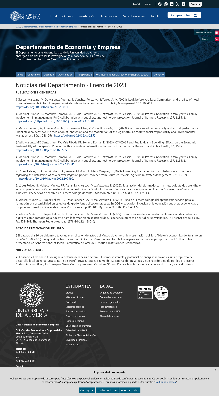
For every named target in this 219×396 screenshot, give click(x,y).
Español (136, 4)
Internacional (109, 16)
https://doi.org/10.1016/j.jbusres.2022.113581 (45, 164)
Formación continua (76, 311)
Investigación (87, 16)
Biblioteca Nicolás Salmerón (81, 335)
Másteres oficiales (75, 297)
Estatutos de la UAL (110, 311)
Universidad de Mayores (78, 325)
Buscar (205, 38)
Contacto (159, 74)
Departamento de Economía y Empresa (58, 26)
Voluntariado (72, 344)
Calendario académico (77, 330)
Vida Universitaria (134, 16)
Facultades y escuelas (111, 297)
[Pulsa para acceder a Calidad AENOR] (153, 293)
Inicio (20, 74)
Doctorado (71, 302)
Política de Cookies (165, 381)
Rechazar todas (107, 390)
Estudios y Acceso (61, 16)
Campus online (181, 15)
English (148, 4)
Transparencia (84, 74)
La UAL (155, 16)
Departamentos (29, 26)
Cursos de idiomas (75, 316)
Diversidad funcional (76, 339)
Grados (69, 292)
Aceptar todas (130, 390)
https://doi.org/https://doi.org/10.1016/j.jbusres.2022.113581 (55, 121)
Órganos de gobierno (111, 292)
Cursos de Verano (75, 320)
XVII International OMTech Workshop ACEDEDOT (123, 74)
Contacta (195, 4)
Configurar (87, 390)
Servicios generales (110, 302)
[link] (195, 4)
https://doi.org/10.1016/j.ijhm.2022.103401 (43, 107)
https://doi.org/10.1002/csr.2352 (75, 135)
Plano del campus (109, 316)
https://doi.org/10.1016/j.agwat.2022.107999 (44, 178)
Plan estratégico (108, 306)
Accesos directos (204, 32)
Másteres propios (75, 306)
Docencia (49, 74)
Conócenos (33, 74)
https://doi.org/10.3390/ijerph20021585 (41, 150)
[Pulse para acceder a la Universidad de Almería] (32, 299)
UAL (18, 26)
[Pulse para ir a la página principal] (25, 16)
